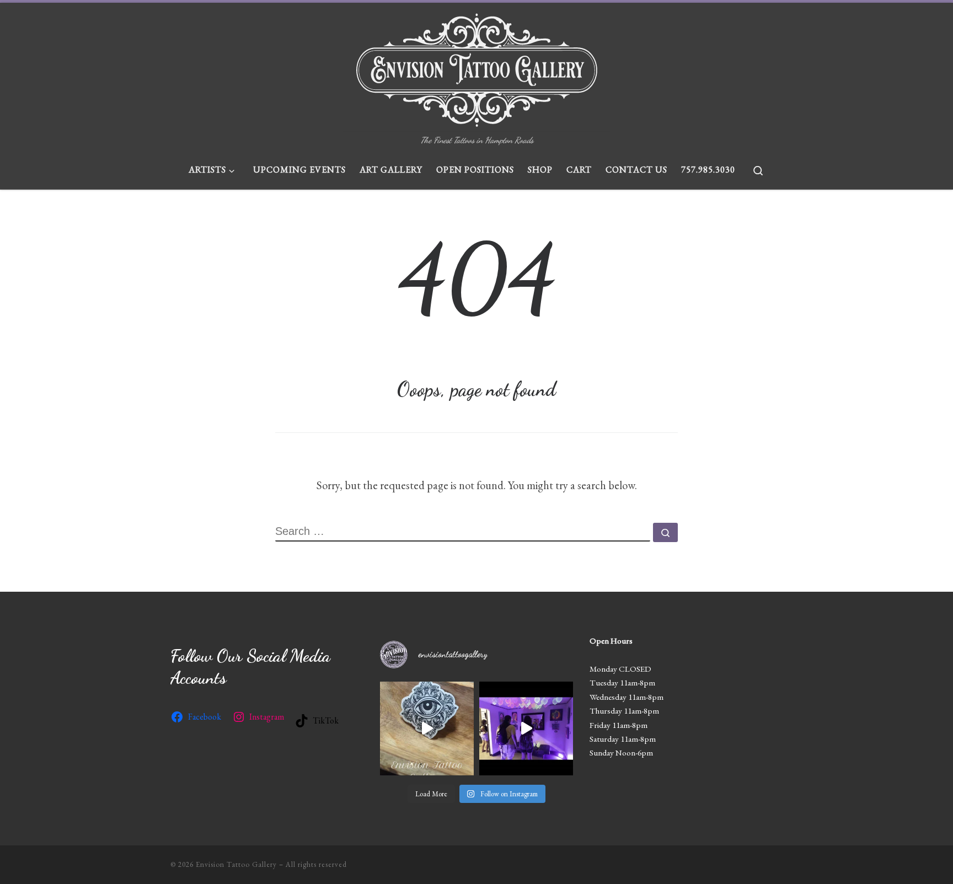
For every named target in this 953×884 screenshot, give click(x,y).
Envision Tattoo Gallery (236, 864)
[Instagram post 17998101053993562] (427, 728)
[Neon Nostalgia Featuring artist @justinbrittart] (526, 728)
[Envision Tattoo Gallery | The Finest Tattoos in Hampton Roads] (477, 67)
